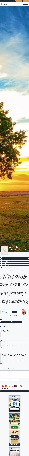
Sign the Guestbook (5, 261)
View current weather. (15, 315)
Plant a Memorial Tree (5, 265)
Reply (1, 337)
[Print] (1, 267)
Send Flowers (4, 263)
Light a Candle (4, 257)
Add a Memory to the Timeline (6, 259)
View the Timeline (4, 322)
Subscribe (14, 410)
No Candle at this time (5, 388)
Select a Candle (4, 382)
